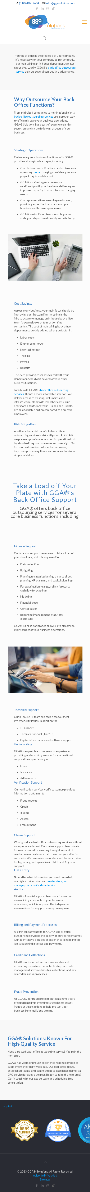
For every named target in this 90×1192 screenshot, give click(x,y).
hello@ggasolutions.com (60, 3)
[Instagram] (48, 8)
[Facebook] (37, 8)
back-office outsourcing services (33, 116)
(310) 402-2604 (29, 3)
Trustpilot (6, 1106)
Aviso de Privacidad (45, 1175)
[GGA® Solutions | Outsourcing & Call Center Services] (45, 22)
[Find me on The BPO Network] (22, 1143)
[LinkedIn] (42, 8)
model (37, 172)
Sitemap (45, 1179)
